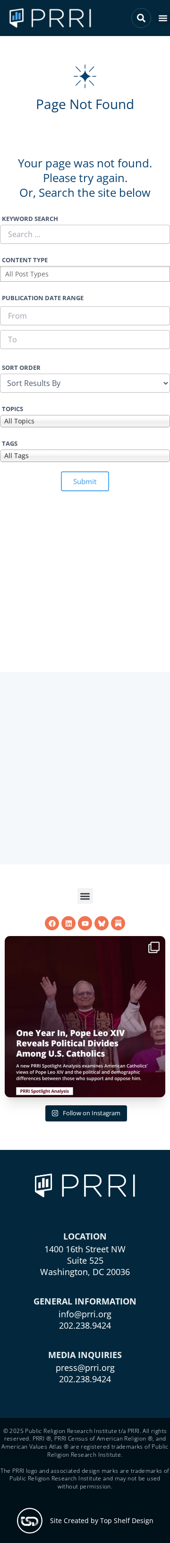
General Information (85, 1301)
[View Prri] (101, 923)
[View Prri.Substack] (118, 923)
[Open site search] (141, 18)
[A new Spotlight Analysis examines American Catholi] (85, 1016)
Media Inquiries (85, 1354)
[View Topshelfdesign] (29, 1521)
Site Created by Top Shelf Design (101, 1520)
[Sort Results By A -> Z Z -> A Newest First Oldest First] (85, 383)
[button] (163, 18)
